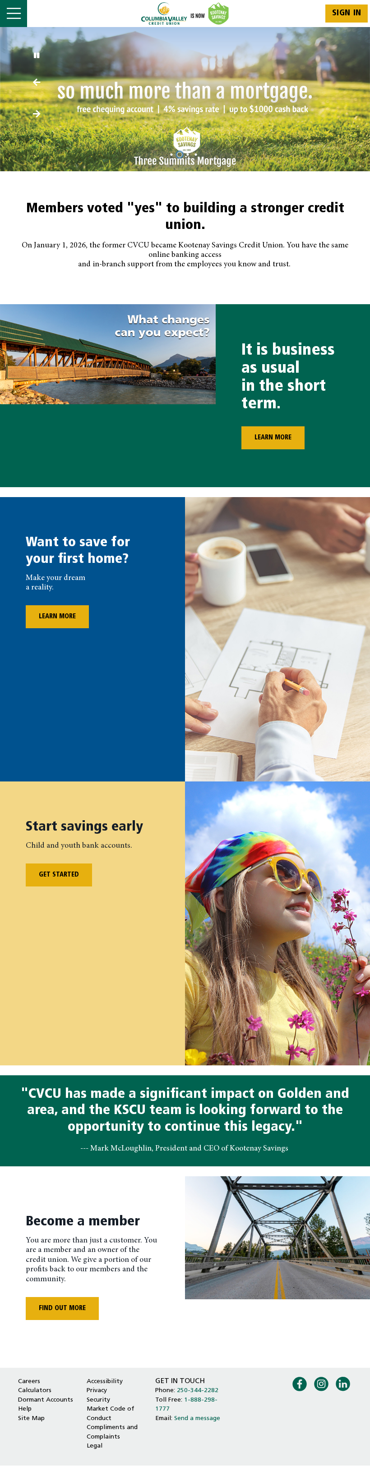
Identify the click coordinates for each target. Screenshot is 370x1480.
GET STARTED (59, 875)
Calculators (34, 1390)
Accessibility (105, 1381)
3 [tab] (189, 154)
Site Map (31, 1418)
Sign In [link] (346, 13)
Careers (29, 1381)
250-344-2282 (197, 1390)
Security (98, 1400)
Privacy (97, 1390)
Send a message (197, 1418)
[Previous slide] (36, 114)
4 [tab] (197, 154)
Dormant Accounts (45, 1400)
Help (25, 1409)
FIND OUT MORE (62, 1308)
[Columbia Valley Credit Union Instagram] (321, 1383)
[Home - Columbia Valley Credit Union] (185, 13)
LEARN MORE (266, 437)
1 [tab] (172, 154)
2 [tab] (181, 154)
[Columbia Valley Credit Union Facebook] (299, 1383)
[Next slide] (36, 83)
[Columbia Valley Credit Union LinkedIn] (343, 1383)
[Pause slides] (36, 56)
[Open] (13, 13)
